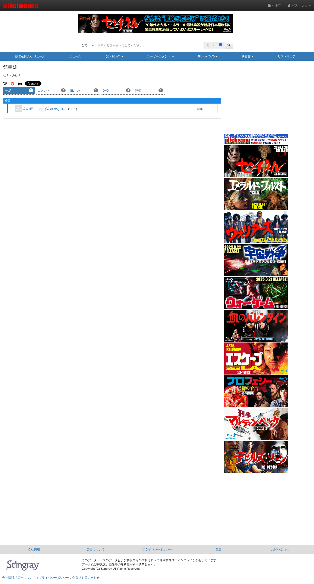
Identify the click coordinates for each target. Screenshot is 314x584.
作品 (18, 90)
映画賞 (246, 56)
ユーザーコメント (159, 56)
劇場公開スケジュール (30, 56)
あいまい (213, 44)
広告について (95, 549)
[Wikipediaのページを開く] (5, 83)
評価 (148, 90)
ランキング (113, 56)
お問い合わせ (280, 549)
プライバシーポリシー (157, 549)
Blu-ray (83, 90)
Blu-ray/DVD (207, 56)
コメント (51, 90)
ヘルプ (276, 5)
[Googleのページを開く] (12, 83)
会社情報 (34, 549)
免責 (219, 549)
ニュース (75, 56)
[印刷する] (20, 83)
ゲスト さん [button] (300, 5)
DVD (116, 90)
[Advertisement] (256, 100)
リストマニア (287, 56)
